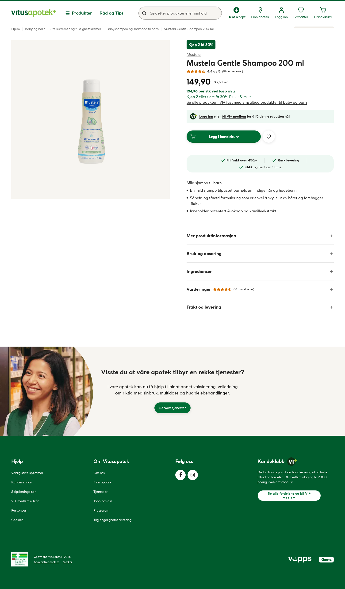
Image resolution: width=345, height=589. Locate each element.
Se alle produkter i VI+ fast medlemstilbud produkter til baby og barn (247, 102)
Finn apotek (102, 482)
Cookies (17, 520)
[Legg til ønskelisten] (269, 136)
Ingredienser (199, 271)
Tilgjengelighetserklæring (112, 520)
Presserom (101, 510)
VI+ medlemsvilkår (25, 501)
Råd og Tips (111, 13)
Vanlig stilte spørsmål (27, 473)
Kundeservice (21, 482)
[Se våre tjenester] (172, 391)
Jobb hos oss (102, 501)
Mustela (194, 54)
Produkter (82, 13)
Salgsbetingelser (23, 492)
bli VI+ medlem (234, 116)
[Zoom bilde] (90, 119)
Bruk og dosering (204, 253)
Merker (67, 562)
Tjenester (100, 492)
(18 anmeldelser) (232, 71)
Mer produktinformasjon (211, 235)
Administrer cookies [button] (46, 562)
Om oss (99, 473)
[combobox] (180, 13)
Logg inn (206, 116)
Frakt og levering (204, 307)
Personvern (19, 510)
